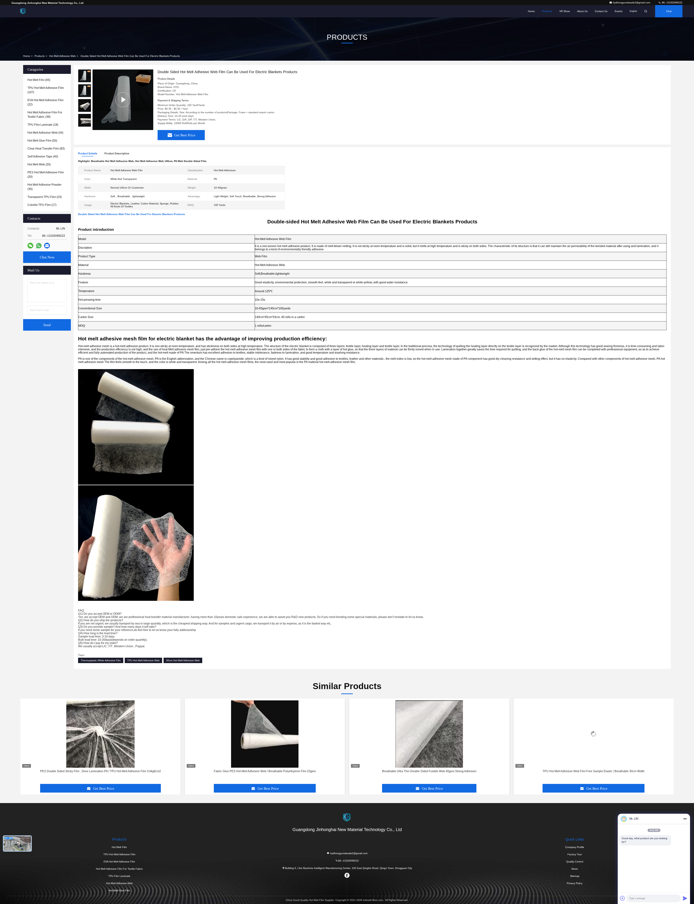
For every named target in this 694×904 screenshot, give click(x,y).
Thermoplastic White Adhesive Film (101, 660)
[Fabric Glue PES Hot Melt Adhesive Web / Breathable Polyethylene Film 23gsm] (100, 734)
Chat (669, 11)
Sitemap (574, 876)
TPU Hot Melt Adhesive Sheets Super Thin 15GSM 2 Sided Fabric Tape (593, 771)
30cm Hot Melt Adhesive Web (183, 660)
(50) (42, 140)
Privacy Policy (574, 883)
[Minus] (685, 819)
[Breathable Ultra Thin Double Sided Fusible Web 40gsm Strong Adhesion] (265, 734)
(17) (41, 204)
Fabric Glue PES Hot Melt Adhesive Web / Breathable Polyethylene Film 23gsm (100, 771)
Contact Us (601, 11)
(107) (45, 90)
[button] (26, 742)
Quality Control (574, 861)
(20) (39, 164)
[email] (47, 245)
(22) (45, 102)
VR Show (564, 11)
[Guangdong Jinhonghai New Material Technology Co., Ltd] (23, 11)
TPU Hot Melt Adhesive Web (143, 660)
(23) (44, 196)
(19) (42, 124)
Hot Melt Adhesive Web (62, 56)
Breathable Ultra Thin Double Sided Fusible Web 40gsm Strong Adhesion (265, 771)
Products (547, 11)
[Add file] (622, 898)
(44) (45, 132)
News (574, 868)
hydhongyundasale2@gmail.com (632, 2)
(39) (44, 114)
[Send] (685, 898)
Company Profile (574, 847)
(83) (46, 148)
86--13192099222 (671, 2)
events (618, 11)
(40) (42, 156)
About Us (582, 11)
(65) (38, 79)
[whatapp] (38, 245)
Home (531, 11)
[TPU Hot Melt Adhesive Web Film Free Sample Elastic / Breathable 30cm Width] (429, 734)
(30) (44, 187)
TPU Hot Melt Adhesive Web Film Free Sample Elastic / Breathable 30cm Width (429, 771)
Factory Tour (574, 854)
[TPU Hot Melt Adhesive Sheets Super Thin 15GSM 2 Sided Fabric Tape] (593, 734)
